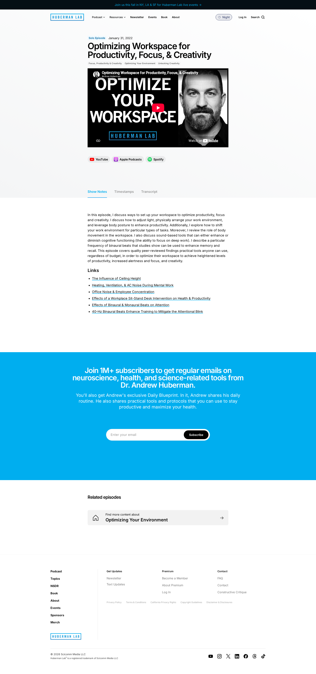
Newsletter (137, 17)
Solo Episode (97, 37)
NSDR (54, 586)
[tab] (97, 192)
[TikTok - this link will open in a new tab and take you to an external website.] (263, 656)
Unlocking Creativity (169, 63)
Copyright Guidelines (191, 602)
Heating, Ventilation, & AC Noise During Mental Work (133, 285)
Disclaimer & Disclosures (219, 602)
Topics (55, 578)
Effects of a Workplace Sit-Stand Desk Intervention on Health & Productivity (151, 298)
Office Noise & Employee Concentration (123, 292)
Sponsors (57, 615)
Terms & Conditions (136, 602)
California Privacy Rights (163, 602)
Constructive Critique (232, 592)
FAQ (220, 578)
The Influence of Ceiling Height (116, 278)
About (176, 17)
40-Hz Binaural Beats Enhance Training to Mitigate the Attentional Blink (147, 311)
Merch (55, 622)
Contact (222, 585)
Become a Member (175, 578)
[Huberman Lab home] (67, 17)
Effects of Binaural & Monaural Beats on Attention (130, 305)
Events (152, 17)
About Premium (172, 585)
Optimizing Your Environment (140, 63)
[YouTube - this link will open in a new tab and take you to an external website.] (210, 656)
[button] (98, 17)
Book (164, 17)
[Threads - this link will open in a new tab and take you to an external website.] (254, 656)
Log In (243, 17)
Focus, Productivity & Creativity (105, 63)
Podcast (56, 571)
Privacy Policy (114, 602)
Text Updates (116, 584)
